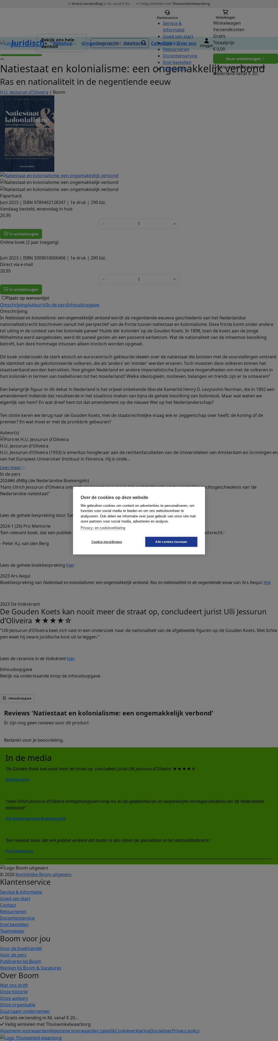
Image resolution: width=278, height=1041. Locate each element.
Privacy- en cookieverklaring (103, 528)
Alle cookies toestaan (171, 541)
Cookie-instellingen (106, 542)
